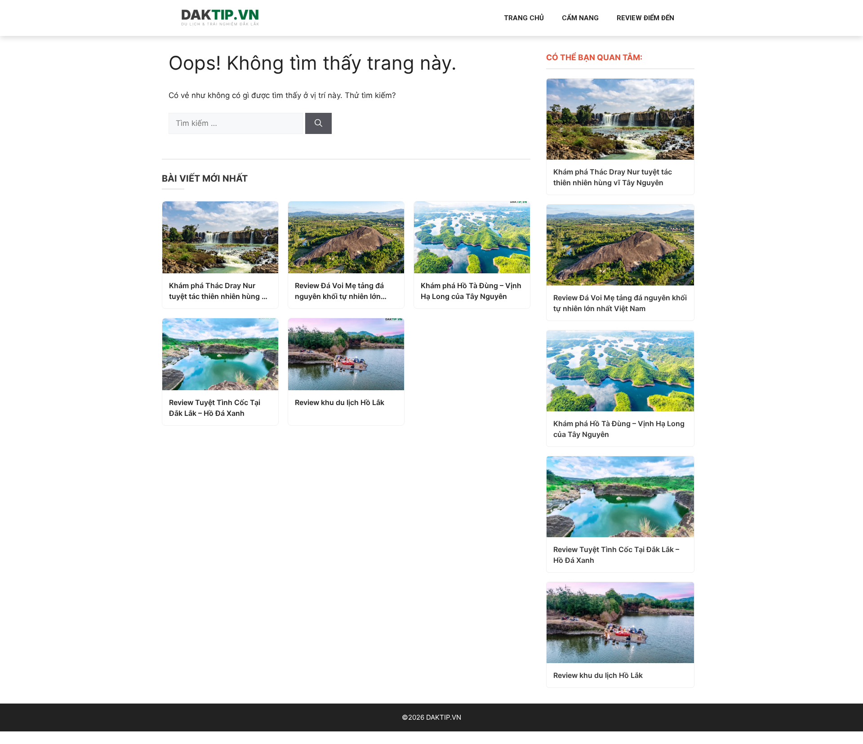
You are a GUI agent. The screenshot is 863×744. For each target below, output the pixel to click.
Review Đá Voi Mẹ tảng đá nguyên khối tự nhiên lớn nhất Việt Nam (339, 291)
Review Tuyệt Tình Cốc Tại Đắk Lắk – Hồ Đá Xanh (214, 408)
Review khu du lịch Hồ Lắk (339, 402)
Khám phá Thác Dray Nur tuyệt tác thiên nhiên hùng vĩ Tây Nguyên (218, 291)
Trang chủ (524, 18)
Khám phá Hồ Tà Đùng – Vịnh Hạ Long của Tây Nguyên (471, 291)
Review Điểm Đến (645, 18)
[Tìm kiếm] (318, 123)
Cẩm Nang (580, 18)
